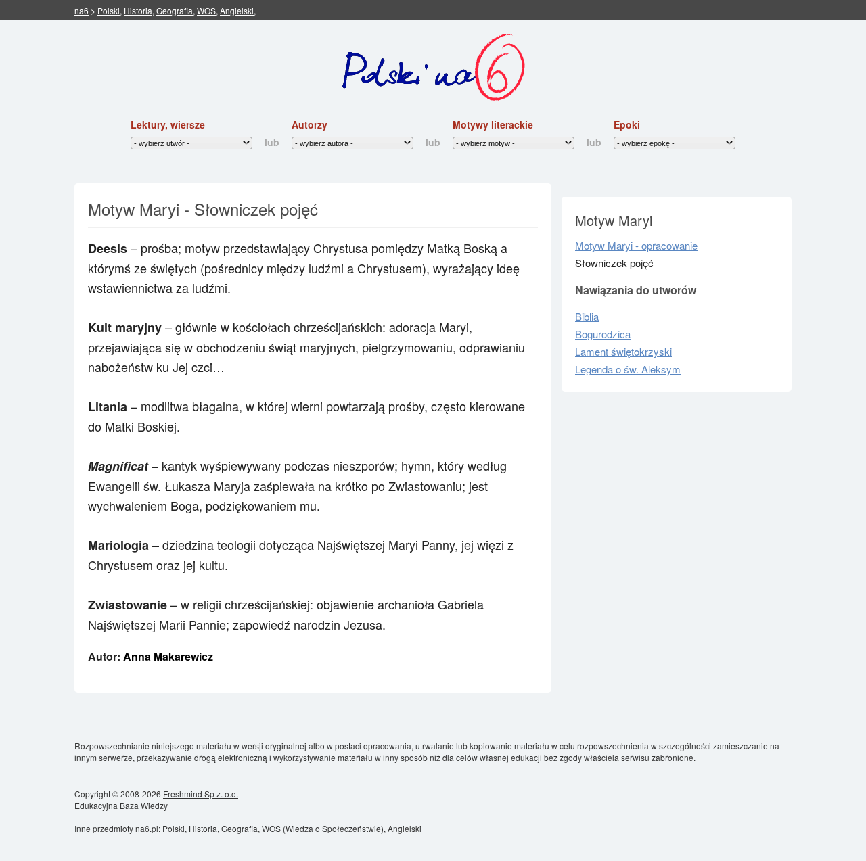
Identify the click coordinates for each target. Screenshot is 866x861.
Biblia (587, 316)
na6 (81, 10)
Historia (138, 10)
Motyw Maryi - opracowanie (636, 245)
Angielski (237, 10)
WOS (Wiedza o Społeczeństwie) (323, 828)
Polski (108, 10)
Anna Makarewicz (168, 656)
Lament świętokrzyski (623, 351)
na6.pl (146, 828)
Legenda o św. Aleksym (628, 369)
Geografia (174, 10)
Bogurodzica (603, 334)
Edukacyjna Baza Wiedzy (121, 805)
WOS (206, 10)
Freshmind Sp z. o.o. (200, 793)
